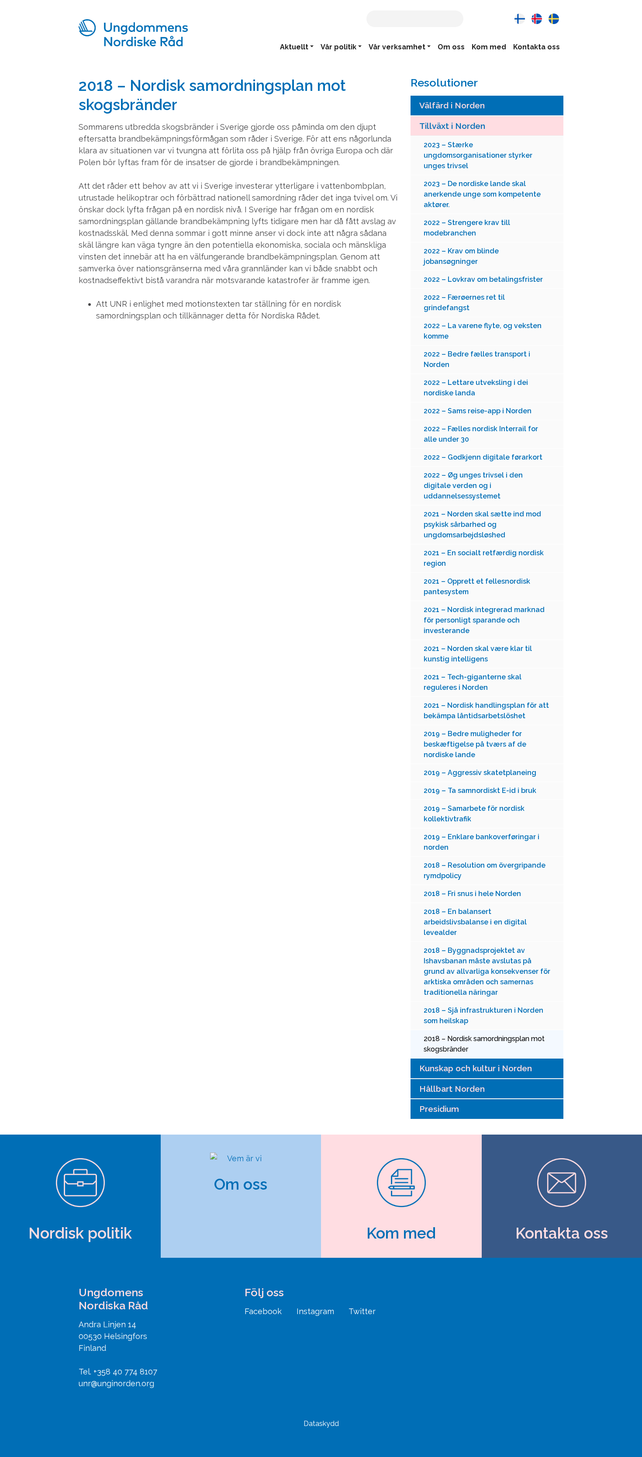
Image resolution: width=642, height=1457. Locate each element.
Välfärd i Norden (452, 105)
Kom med (489, 47)
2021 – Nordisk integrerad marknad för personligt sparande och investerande (484, 620)
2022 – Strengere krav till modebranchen (467, 227)
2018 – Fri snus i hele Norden (472, 893)
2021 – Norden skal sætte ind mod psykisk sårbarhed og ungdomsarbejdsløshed (482, 524)
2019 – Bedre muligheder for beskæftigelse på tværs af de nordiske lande (475, 744)
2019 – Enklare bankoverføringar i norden (481, 842)
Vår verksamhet (397, 47)
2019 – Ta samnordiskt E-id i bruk (480, 790)
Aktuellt (294, 47)
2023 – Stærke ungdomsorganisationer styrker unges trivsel (478, 155)
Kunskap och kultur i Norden (475, 1068)
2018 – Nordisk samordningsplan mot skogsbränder (484, 1044)
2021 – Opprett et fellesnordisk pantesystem (477, 586)
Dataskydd (321, 1423)
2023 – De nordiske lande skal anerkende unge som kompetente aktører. (482, 194)
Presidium (439, 1109)
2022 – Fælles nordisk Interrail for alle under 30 (481, 434)
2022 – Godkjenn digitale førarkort (483, 457)
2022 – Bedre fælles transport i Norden (477, 359)
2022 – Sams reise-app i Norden (478, 411)
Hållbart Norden (452, 1089)
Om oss (451, 47)
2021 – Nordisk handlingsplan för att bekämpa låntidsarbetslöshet (486, 710)
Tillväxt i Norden (452, 126)
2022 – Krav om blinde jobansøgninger (461, 256)
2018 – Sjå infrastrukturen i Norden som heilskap (483, 1015)
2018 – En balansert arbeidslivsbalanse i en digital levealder (475, 922)
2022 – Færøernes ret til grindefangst (464, 302)
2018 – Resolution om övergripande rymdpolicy (484, 870)
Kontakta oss (536, 47)
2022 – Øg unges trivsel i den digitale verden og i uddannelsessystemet (473, 485)
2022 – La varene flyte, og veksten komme (483, 331)
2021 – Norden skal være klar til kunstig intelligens (478, 653)
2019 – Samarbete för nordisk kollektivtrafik (474, 813)
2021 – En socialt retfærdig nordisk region (484, 558)
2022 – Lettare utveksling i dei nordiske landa (476, 387)
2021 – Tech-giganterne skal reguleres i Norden (472, 682)
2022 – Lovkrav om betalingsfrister (483, 279)
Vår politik (338, 47)
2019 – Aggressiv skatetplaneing (480, 772)
